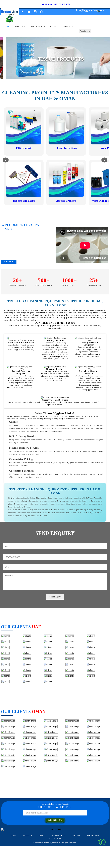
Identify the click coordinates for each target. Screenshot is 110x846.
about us (20, 26)
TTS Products (24, 147)
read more (9, 262)
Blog (53, 26)
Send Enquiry (55, 597)
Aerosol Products (66, 200)
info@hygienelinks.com (90, 10)
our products (37, 26)
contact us (67, 26)
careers (76, 836)
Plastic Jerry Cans (66, 147)
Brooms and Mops (24, 200)
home (6, 26)
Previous (4, 76)
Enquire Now (85, 31)
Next (106, 76)
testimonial (93, 836)
